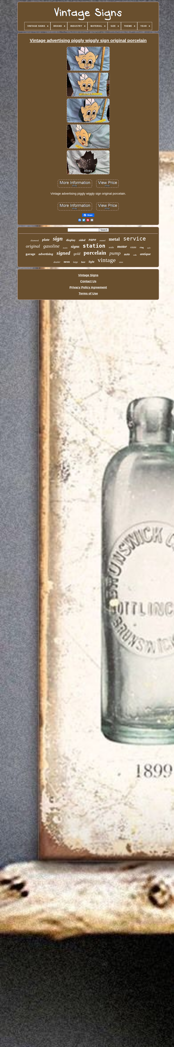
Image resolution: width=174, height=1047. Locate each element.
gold (77, 254)
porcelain (95, 253)
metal (114, 239)
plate (45, 240)
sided (82, 240)
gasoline (51, 246)
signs (75, 246)
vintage (107, 260)
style (149, 248)
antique (145, 254)
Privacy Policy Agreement (88, 287)
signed (63, 253)
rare (92, 239)
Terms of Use (88, 293)
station (94, 246)
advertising (46, 254)
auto (127, 254)
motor (122, 246)
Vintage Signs (88, 275)
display (70, 240)
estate (133, 247)
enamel (102, 240)
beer (83, 262)
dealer (57, 262)
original (33, 246)
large (75, 262)
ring (142, 247)
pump (115, 253)
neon (67, 261)
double (65, 248)
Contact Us (88, 281)
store (121, 262)
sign (58, 238)
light (91, 261)
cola (135, 255)
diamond (35, 240)
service (134, 238)
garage (30, 254)
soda (111, 247)
